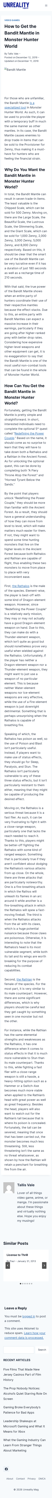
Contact (20, 1478)
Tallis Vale (13, 53)
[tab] (20, 1283)
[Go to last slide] (8, 1265)
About (9, 1478)
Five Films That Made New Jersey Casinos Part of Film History (22, 1375)
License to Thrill (17, 1255)
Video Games (12, 20)
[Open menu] (46, 5)
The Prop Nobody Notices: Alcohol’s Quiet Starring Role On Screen (25, 1394)
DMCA (42, 1478)
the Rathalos (20, 586)
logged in (28, 1316)
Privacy (32, 1478)
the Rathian (24, 979)
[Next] (44, 1265)
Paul (12, 1261)
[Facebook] (6, 1469)
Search (42, 1349)
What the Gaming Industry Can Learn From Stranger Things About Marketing (24, 1445)
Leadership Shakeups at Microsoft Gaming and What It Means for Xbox (24, 1426)
